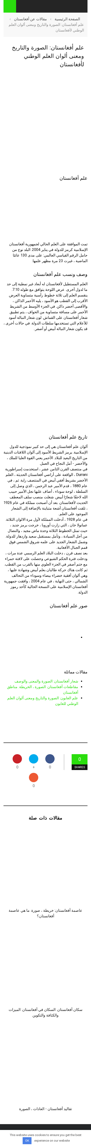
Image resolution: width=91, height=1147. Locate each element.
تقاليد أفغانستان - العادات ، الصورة (45, 1109)
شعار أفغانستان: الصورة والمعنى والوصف (46, 681)
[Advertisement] (45, 122)
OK (27, 1140)
